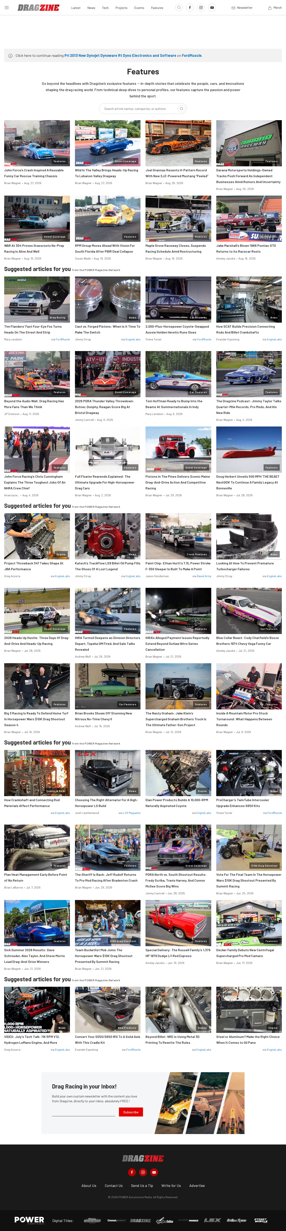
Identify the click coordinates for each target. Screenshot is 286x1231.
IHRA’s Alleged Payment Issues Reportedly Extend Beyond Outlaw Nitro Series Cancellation (177, 643)
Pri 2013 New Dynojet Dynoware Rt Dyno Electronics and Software (120, 55)
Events (139, 8)
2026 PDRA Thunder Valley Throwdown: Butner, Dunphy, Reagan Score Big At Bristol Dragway (104, 407)
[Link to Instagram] (201, 7)
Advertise (197, 1185)
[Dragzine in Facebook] (132, 1172)
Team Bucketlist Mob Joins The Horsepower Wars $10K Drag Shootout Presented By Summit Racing (104, 956)
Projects (121, 8)
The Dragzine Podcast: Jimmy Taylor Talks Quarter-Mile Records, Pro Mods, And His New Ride (248, 407)
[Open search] (179, 7)
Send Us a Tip (142, 1185)
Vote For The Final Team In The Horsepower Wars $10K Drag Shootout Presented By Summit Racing (248, 880)
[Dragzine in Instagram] (143, 1172)
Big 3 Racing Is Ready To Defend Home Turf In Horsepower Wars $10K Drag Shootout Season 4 (36, 719)
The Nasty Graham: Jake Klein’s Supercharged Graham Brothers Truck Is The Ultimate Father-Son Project (176, 719)
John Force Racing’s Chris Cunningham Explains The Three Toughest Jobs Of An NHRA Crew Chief (35, 482)
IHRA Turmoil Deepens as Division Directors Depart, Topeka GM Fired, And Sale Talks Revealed (107, 643)
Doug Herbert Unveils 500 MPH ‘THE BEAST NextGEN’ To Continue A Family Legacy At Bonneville (248, 482)
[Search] (181, 108)
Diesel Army (204, 576)
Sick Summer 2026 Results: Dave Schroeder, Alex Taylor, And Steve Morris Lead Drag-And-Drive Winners (34, 956)
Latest (76, 8)
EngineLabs (133, 339)
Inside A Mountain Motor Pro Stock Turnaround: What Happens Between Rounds (244, 719)
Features (157, 8)
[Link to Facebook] (190, 7)
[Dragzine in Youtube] (154, 1172)
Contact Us (114, 1185)
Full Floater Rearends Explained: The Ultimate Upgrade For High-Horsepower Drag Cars (104, 482)
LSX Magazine (131, 813)
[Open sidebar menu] (6, 7)
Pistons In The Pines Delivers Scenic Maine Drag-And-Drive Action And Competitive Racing (178, 482)
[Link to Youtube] (212, 7)
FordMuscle (192, 55)
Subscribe (131, 1112)
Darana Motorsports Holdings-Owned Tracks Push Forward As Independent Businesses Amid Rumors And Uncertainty (248, 176)
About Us (88, 1185)
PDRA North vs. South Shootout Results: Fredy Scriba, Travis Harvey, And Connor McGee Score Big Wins (176, 880)
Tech (105, 8)
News (91, 8)
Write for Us (171, 1185)
